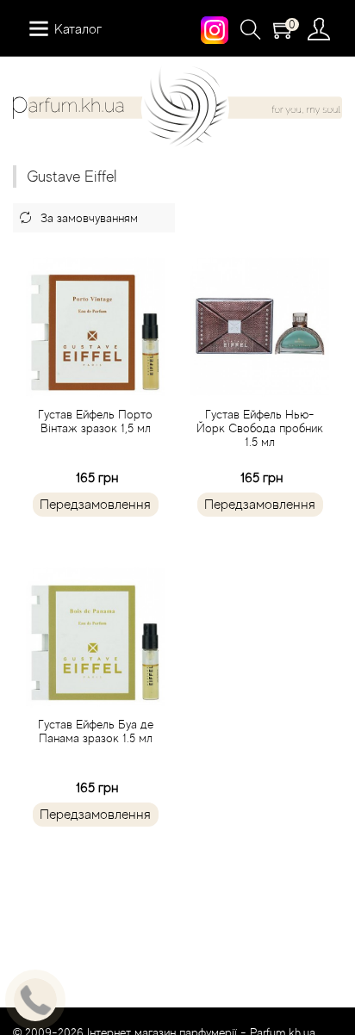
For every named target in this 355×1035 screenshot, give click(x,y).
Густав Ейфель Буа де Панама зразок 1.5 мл (95, 731)
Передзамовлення (95, 504)
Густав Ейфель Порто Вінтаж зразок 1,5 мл (95, 421)
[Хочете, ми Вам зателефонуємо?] (35, 1000)
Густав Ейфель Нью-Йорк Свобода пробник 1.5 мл (259, 428)
